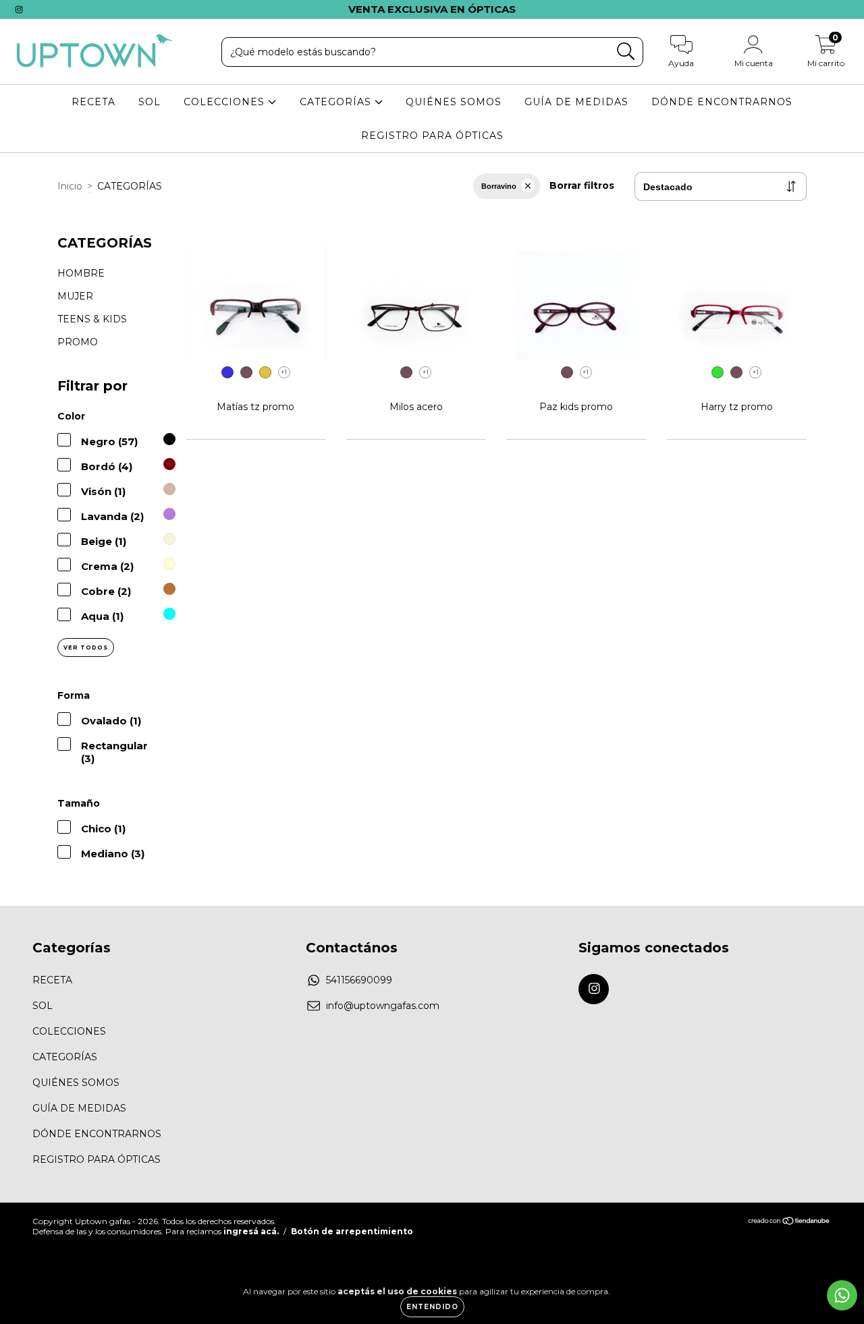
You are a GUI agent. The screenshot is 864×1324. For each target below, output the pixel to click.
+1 (284, 372)
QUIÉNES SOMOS (454, 102)
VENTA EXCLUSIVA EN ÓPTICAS (432, 9)
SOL (149, 102)
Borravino (498, 186)
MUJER (75, 296)
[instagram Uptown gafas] (19, 9)
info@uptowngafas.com (382, 1006)
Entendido (432, 1306)
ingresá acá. (251, 1231)
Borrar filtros (581, 185)
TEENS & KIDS (92, 319)
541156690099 (359, 980)
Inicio (69, 186)
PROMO (77, 342)
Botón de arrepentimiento (352, 1231)
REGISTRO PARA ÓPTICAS (432, 135)
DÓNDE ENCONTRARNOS (721, 102)
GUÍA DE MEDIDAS (576, 102)
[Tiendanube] (789, 1222)
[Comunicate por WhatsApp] (842, 1295)
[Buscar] (626, 51)
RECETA (93, 102)
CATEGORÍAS (337, 102)
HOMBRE (81, 273)
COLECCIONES (226, 102)
